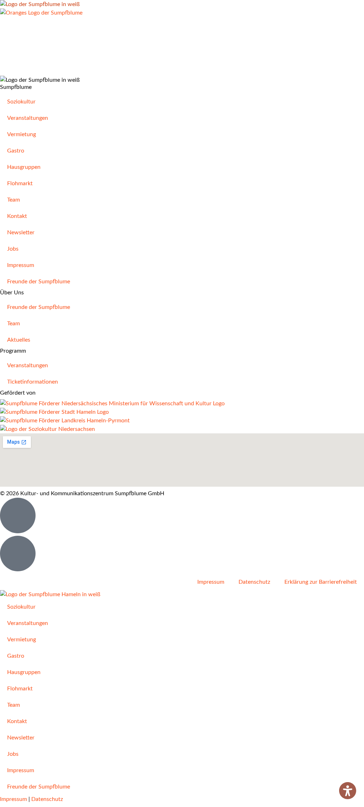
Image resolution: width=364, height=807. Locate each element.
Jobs (12, 249)
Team (13, 200)
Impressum (20, 265)
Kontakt (17, 216)
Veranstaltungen (27, 118)
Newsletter (20, 232)
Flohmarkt (20, 183)
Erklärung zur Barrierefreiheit (320, 582)
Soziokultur (21, 102)
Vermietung (21, 134)
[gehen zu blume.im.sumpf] (18, 515)
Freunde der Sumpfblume (38, 281)
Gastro (15, 151)
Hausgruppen (24, 167)
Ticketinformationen (32, 382)
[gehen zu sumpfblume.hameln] (18, 553)
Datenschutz (254, 582)
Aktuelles (18, 340)
